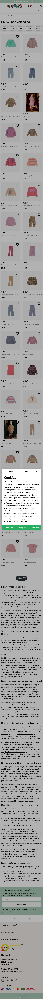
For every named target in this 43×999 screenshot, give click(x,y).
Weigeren (22, 528)
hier (27, 514)
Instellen (35, 528)
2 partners (16, 492)
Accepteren (8, 528)
